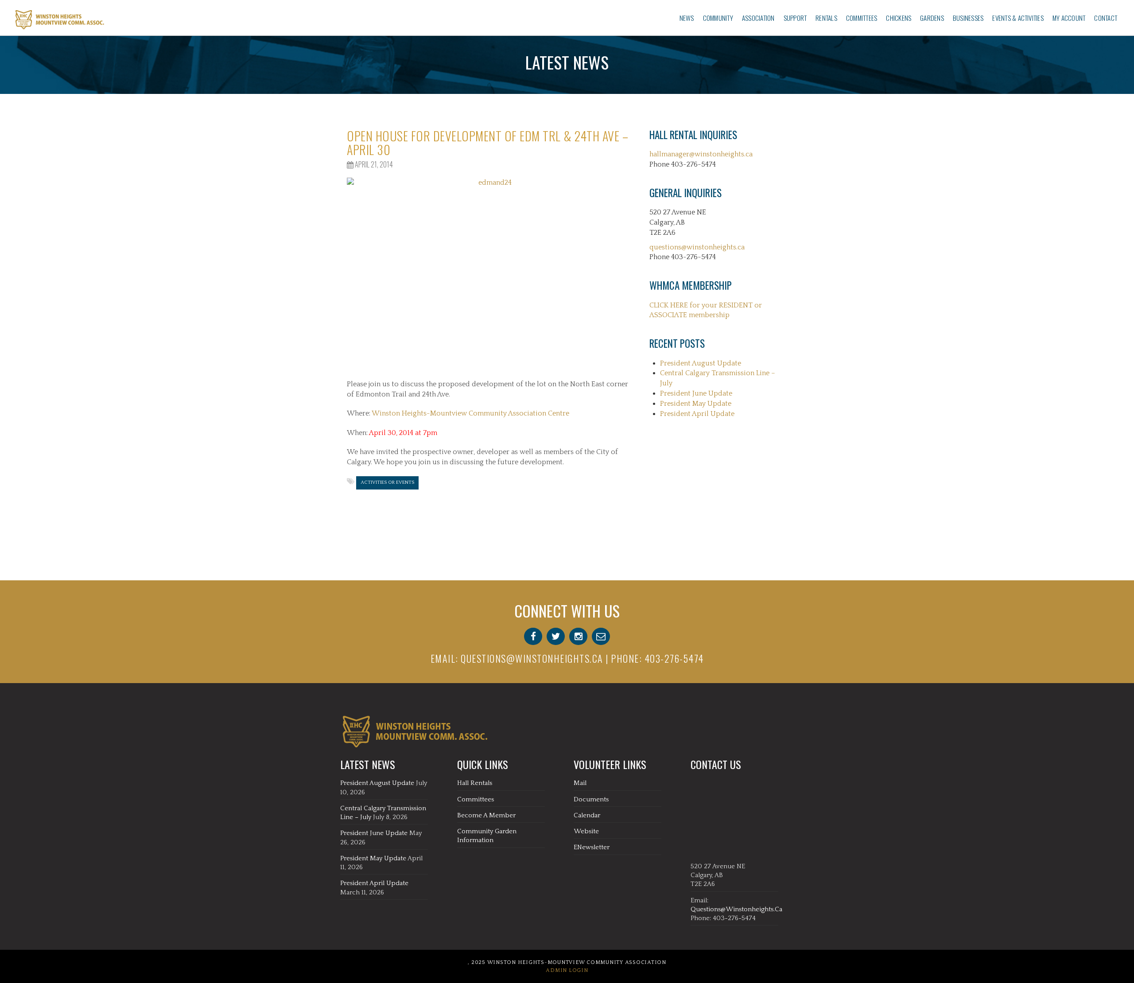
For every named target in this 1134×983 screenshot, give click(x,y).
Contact (1105, 18)
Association (758, 18)
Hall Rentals (474, 783)
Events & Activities (1018, 18)
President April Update (697, 414)
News (687, 18)
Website (586, 831)
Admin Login (567, 970)
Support (795, 18)
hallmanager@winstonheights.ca (701, 154)
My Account (1068, 18)
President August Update (700, 363)
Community (718, 18)
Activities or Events (387, 482)
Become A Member (486, 815)
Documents (591, 799)
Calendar (587, 815)
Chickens (898, 18)
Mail (580, 783)
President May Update (695, 404)
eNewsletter (592, 847)
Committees (861, 18)
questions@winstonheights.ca (697, 247)
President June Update (696, 393)
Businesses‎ (968, 18)
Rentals (826, 18)
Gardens (932, 18)
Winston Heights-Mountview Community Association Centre (470, 413)
